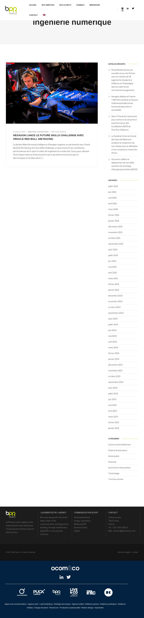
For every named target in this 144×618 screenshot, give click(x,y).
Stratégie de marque (62, 604)
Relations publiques (108, 604)
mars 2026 (113, 209)
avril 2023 (112, 411)
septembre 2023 (115, 382)
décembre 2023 (115, 365)
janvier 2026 (113, 221)
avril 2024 (112, 342)
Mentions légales (124, 552)
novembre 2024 (115, 301)
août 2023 (112, 388)
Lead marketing (46, 604)
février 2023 (113, 422)
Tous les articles (115, 479)
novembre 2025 (115, 232)
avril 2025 (112, 273)
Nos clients (65, 5)
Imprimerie (99, 608)
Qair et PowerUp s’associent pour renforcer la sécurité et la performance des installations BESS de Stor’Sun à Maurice (124, 123)
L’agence (80, 5)
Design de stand (41, 608)
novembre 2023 (115, 370)
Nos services (48, 5)
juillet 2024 (113, 324)
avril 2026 (112, 203)
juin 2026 (112, 192)
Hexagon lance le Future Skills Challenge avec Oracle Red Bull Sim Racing (48, 137)
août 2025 (112, 250)
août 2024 (112, 319)
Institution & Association (119, 468)
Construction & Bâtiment (119, 445)
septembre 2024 (115, 313)
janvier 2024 (113, 359)
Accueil (33, 5)
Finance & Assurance (117, 450)
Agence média (78, 604)
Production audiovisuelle (70, 608)
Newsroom (94, 5)
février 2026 (113, 215)
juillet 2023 (113, 394)
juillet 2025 (113, 255)
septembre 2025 (115, 244)
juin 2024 (112, 330)
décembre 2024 (115, 296)
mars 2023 (113, 417)
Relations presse (92, 604)
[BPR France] (11, 10)
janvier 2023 (113, 428)
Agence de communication (15, 604)
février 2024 (113, 353)
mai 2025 (112, 267)
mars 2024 (113, 347)
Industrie (32, 132)
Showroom (53, 608)
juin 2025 (112, 261)
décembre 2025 (115, 226)
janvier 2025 (113, 290)
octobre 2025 (114, 238)
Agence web (33, 604)
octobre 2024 (114, 307)
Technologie (43, 132)
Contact (33, 15)
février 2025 (113, 284)
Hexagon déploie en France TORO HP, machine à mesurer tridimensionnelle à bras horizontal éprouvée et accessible (124, 103)
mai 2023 (112, 405)
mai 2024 (112, 336)
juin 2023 (112, 399)
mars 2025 (113, 278)
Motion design (87, 608)
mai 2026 (112, 198)
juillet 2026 (113, 186)
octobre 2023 (114, 376)
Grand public (113, 456)
